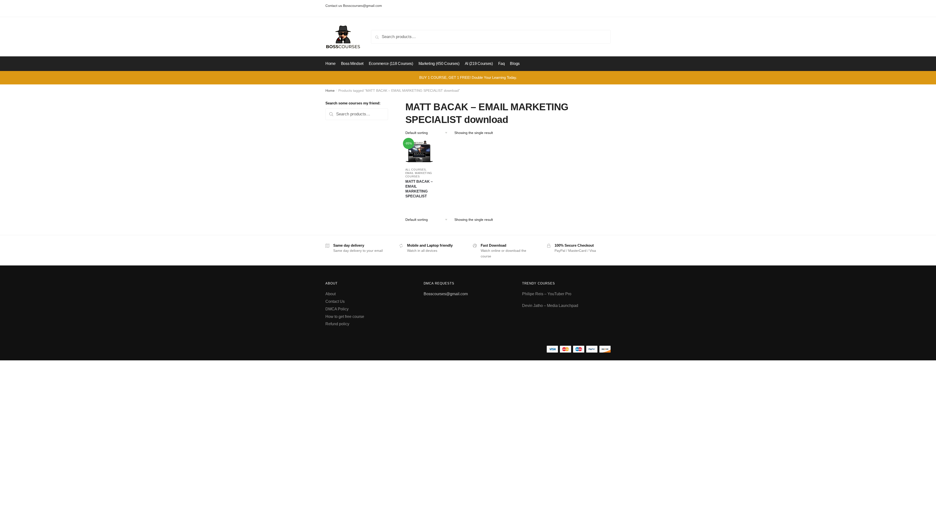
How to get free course (344, 316)
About (330, 294)
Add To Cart (419, 203)
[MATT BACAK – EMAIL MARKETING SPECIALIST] (419, 151)
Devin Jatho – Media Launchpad (550, 306)
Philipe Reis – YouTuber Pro (546, 294)
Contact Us (335, 301)
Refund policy (337, 324)
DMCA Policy (337, 309)
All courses (415, 169)
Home (330, 90)
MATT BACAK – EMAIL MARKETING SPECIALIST (419, 188)
